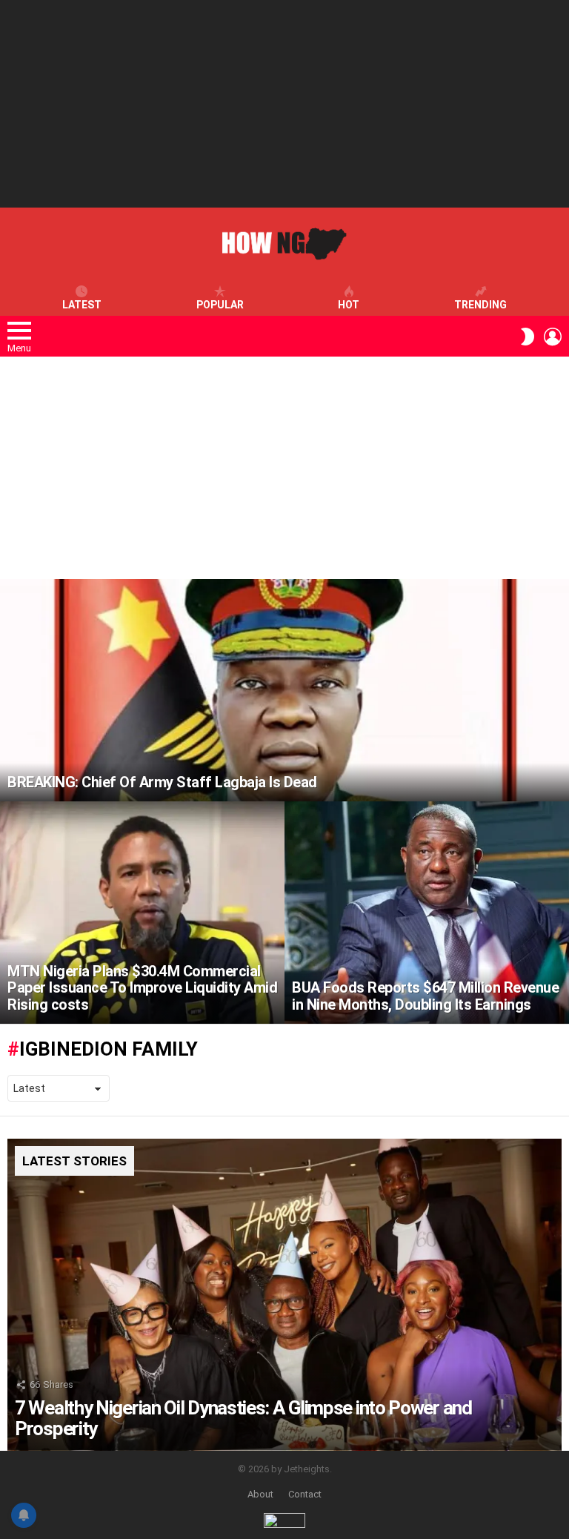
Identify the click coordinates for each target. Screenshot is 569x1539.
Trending (480, 305)
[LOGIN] (553, 336)
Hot (348, 305)
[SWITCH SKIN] (527, 336)
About (260, 1494)
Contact (305, 1494)
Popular (220, 305)
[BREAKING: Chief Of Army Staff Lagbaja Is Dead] (284, 690)
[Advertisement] (284, 104)
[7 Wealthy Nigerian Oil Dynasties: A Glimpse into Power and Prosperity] (284, 1295)
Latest (82, 305)
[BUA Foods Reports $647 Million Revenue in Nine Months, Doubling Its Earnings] (426, 912)
